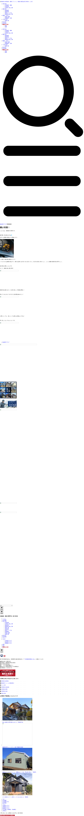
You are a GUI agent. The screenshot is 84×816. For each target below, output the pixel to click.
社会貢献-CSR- (5, 801)
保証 (6, 25)
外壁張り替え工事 (9, 7)
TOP (3, 799)
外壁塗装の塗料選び (5, 681)
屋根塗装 (7, 11)
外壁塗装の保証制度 (5, 687)
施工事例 (4, 23)
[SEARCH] (42, 137)
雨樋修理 (7, 631)
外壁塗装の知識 (4, 691)
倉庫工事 (7, 20)
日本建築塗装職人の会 (29, 659)
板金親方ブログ (3, 224)
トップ (3, 618)
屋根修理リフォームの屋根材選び (7, 683)
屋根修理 (7, 10)
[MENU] (42, 221)
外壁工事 (4, 3)
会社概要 (4, 620)
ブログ (3, 639)
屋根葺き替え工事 (9, 14)
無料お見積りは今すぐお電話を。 (7, 815)
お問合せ (4, 810)
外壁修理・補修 (8, 5)
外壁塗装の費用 (4, 689)
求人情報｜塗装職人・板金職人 (9, 809)
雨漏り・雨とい (5, 15)
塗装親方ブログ (8, 643)
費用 (6, 26)
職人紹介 (4, 21)
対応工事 (4, 621)
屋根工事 (4, 9)
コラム (3, 638)
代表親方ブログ (8, 640)
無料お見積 (3, 693)
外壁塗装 (7, 6)
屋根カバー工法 (8, 12)
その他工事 (4, 19)
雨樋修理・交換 (8, 18)
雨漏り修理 (7, 16)
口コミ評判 (3, 685)
